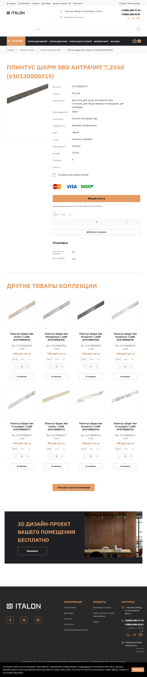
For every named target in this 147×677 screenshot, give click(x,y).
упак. (63, 214)
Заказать (32, 551)
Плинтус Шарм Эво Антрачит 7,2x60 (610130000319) (27, 94)
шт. (70, 214)
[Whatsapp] (128, 634)
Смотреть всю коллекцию (73, 487)
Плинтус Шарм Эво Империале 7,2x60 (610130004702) (56, 336)
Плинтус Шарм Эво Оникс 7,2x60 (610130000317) (56, 426)
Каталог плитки (27, 50)
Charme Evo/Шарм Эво (51, 50)
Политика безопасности (76, 629)
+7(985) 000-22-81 (130, 14)
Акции (96, 621)
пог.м (55, 214)
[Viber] (137, 19)
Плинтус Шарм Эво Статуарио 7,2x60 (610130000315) (125, 426)
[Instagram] (37, 621)
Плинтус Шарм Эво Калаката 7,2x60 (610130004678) (125, 336)
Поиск (139, 30)
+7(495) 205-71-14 (130, 10)
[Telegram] (132, 19)
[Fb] (10, 621)
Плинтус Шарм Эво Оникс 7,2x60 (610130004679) (21, 336)
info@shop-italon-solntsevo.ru (74, 17)
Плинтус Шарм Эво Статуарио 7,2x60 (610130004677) (21, 426)
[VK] (24, 621)
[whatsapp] (127, 19)
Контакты (69, 624)
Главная (10, 50)
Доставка (68, 613)
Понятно (137, 669)
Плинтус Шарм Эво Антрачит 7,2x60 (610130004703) (90, 336)
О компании (70, 607)
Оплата (67, 618)
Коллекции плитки (102, 607)
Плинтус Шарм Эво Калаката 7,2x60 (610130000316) (90, 426)
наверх (138, 648)
